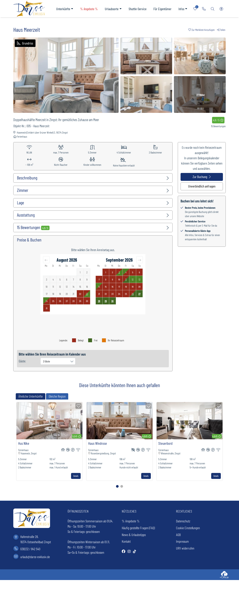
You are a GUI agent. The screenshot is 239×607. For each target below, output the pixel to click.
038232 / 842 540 (30, 549)
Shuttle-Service (137, 9)
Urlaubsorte (111, 9)
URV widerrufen (185, 548)
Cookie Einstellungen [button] (188, 528)
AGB (178, 535)
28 (99, 301)
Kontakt (126, 541)
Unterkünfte (63, 9)
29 (106, 301)
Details (75, 476)
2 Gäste (46, 361)
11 (126, 279)
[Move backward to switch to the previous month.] (46, 259)
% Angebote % (89, 9)
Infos (181, 9)
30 (112, 301)
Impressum (182, 541)
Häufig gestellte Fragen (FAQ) (138, 528)
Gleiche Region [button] (57, 396)
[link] (203, 8)
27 (139, 293)
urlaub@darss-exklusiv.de (35, 556)
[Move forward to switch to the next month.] (139, 259)
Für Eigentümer (162, 9)
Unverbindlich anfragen (201, 186)
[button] (202, 29)
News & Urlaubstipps (134, 535)
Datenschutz (183, 521)
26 (133, 293)
